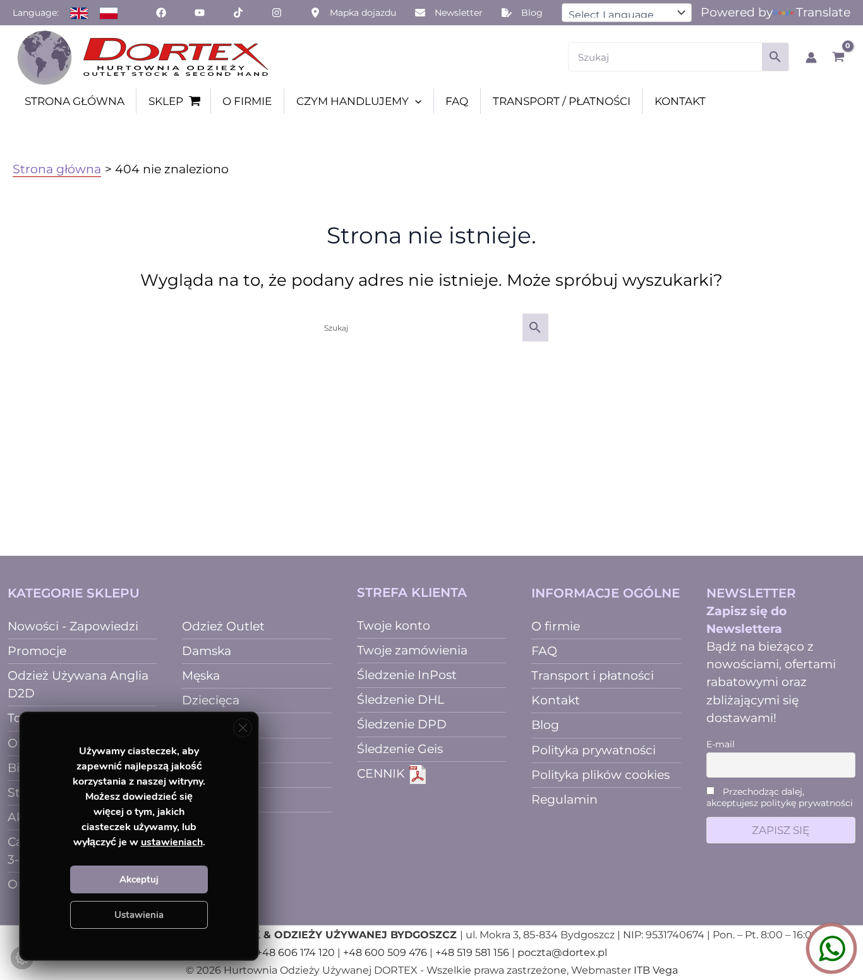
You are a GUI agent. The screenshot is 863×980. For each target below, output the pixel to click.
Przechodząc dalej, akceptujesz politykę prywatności (779, 797)
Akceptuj (139, 879)
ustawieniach (172, 842)
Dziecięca (210, 700)
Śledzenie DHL (400, 699)
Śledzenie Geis (400, 749)
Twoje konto (393, 625)
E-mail (720, 744)
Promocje (37, 651)
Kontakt (555, 700)
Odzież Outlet (223, 626)
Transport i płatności (592, 675)
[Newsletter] (449, 12)
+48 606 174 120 (295, 952)
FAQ (544, 651)
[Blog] (522, 12)
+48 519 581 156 (472, 952)
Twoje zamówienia (412, 650)
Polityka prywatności (593, 750)
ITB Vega (656, 970)
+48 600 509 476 (385, 952)
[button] (415, 101)
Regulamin (564, 799)
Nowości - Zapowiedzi (73, 626)
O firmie (555, 626)
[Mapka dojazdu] (353, 12)
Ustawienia (139, 915)
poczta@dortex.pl (562, 952)
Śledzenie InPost (407, 675)
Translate (823, 12)
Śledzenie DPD (402, 724)
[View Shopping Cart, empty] (838, 57)
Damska (206, 651)
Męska (201, 675)
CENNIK (382, 773)
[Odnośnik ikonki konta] (811, 57)
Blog (545, 725)
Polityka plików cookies (600, 775)
